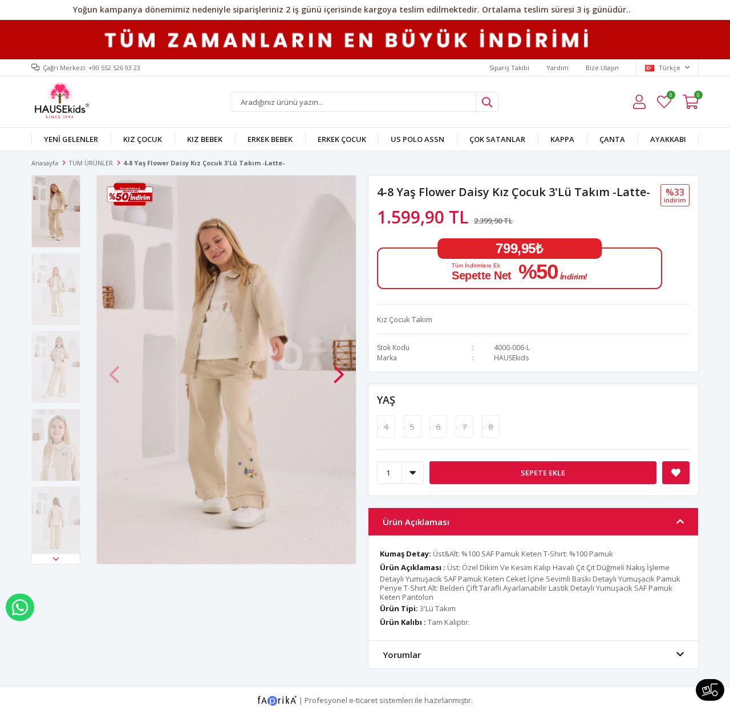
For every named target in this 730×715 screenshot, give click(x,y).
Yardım (557, 67)
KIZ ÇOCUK (142, 139)
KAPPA (562, 139)
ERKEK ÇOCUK (342, 139)
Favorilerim (670, 97)
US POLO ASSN (417, 139)
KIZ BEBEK (204, 139)
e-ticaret (363, 700)
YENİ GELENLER (71, 139)
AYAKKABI (668, 139)
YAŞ (386, 400)
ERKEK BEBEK (270, 139)
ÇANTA (612, 139)
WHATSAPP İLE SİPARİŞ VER (20, 607)
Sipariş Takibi (509, 67)
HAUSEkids (511, 358)
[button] (55, 558)
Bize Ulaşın (602, 67)
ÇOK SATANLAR (497, 139)
